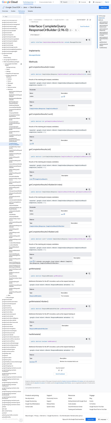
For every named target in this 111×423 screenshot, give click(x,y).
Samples (30, 11)
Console (83, 2)
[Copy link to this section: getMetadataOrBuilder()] (50, 302)
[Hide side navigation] (21, 420)
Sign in (107, 2)
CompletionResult (41, 179)
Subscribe (91, 419)
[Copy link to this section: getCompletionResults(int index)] (56, 67)
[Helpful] (87, 19)
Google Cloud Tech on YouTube (98, 409)
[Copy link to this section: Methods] (40, 62)
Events (91, 401)
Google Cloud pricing (31, 401)
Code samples (72, 404)
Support (49, 401)
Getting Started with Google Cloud (77, 401)
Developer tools (48, 19)
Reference (21, 11)
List (31, 179)
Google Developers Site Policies (63, 383)
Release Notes (51, 404)
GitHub (70, 398)
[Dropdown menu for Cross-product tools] (54, 2)
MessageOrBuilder (34, 55)
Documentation (38, 19)
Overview (5, 11)
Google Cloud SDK (13, 7)
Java (25, 7)
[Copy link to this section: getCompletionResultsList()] (52, 150)
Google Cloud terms (53, 415)
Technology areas (28, 2)
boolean (32, 362)
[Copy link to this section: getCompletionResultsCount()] (54, 114)
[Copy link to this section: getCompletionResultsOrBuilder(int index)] (64, 185)
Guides (13, 11)
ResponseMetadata (35, 296)
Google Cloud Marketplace (32, 404)
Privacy (37, 415)
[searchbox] (11, 16)
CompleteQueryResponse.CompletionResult (44, 108)
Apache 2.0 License (40, 383)
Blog (91, 398)
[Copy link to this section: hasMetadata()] (42, 334)
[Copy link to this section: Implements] (41, 51)
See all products (29, 398)
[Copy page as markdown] (76, 30)
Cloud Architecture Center (75, 406)
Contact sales (29, 406)
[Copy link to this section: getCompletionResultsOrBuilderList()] (60, 232)
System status (51, 406)
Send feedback (84, 26)
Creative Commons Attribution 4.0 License (72, 381)
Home (30, 19)
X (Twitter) (92, 404)
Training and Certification (75, 409)
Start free (104, 7)
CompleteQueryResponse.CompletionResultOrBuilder (47, 226)
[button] (11, 53)
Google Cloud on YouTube (97, 406)
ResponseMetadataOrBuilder (39, 328)
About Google (29, 415)
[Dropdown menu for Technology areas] (36, 2)
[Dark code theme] (86, 39)
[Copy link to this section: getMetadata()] (42, 269)
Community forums (52, 398)
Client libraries (35, 7)
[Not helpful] (90, 19)
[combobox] (68, 2)
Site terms (43, 415)
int (62, 97)
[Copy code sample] (89, 39)
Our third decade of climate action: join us (71, 415)
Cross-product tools (45, 2)
